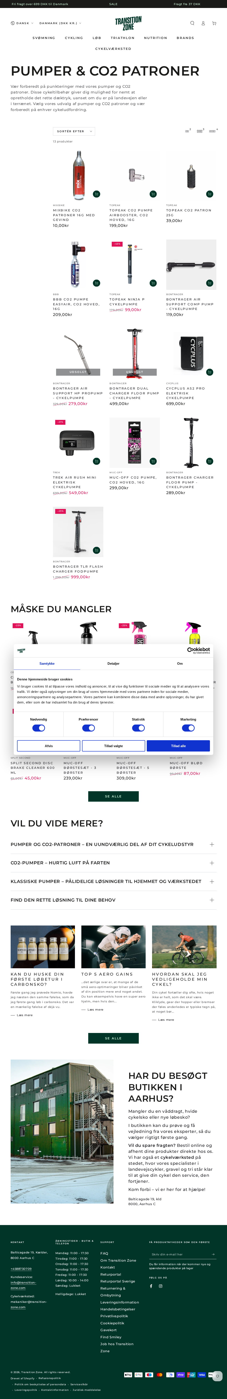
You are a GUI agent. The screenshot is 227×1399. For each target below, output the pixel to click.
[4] (212, 131)
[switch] (88, 728)
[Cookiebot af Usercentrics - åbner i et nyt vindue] (190, 650)
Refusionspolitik (50, 1378)
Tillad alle (178, 746)
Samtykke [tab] (47, 663)
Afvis (49, 746)
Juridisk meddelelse (87, 1389)
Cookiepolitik (112, 1323)
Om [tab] (180, 663)
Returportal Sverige (117, 1281)
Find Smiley (110, 1337)
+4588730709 (21, 1268)
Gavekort (108, 1330)
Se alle (113, 796)
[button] (192, 23)
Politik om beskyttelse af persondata (40, 1384)
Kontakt (107, 1267)
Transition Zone (32, 1372)
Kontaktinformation (54, 1389)
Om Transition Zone (118, 1260)
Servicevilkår (79, 1384)
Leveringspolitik (26, 1389)
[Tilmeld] (214, 1254)
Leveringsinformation (119, 1302)
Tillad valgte (113, 746)
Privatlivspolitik (114, 1316)
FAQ (104, 1253)
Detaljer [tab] (114, 663)
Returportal (110, 1274)
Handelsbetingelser (117, 1309)
